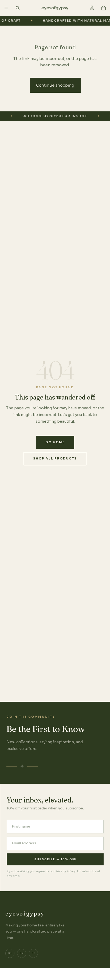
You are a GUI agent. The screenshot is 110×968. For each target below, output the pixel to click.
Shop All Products (55, 458)
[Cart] (103, 8)
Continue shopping (55, 85)
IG (9, 953)
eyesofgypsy (25, 913)
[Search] (17, 8)
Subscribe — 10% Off (55, 859)
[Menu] (6, 8)
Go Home (55, 442)
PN (21, 953)
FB (33, 953)
